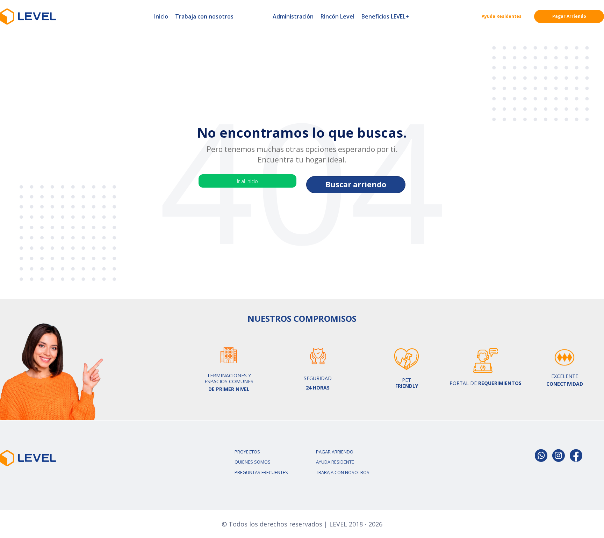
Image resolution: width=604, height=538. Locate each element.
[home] (28, 16)
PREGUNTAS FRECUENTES (261, 472)
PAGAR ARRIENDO (334, 451)
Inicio (161, 16)
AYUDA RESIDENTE (335, 461)
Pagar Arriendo (569, 16)
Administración (293, 16)
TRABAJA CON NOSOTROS (342, 472)
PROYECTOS (247, 451)
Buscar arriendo (355, 184)
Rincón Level (337, 16)
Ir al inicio (247, 181)
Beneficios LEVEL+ (385, 16)
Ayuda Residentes (502, 16)
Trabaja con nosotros (204, 16)
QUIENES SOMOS (253, 461)
